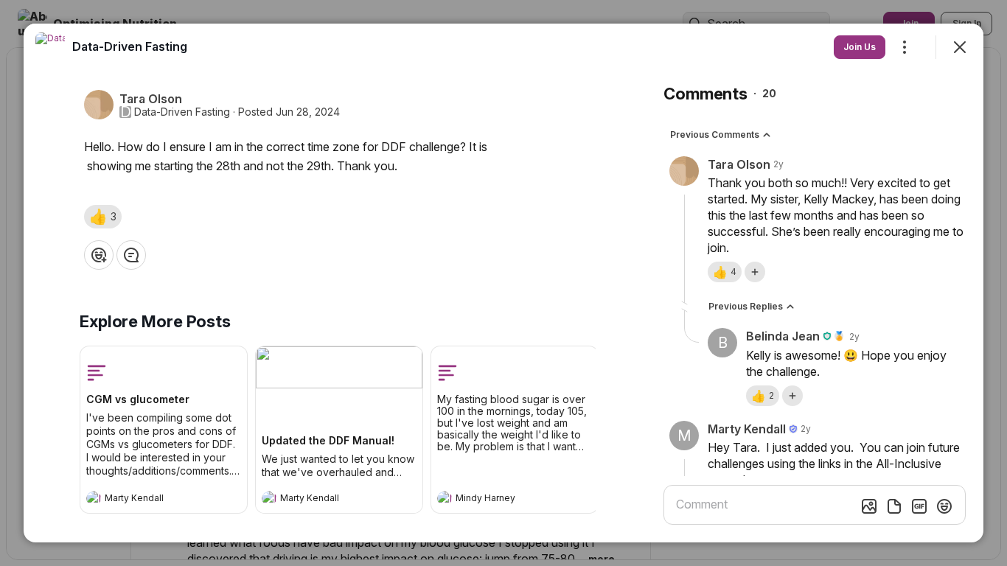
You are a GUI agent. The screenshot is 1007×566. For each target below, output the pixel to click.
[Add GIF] (919, 506)
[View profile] (93, 498)
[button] (103, 216)
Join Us (859, 46)
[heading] (149, 499)
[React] (99, 255)
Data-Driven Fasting (182, 112)
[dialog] (503, 283)
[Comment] (131, 255)
